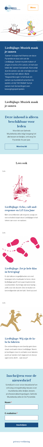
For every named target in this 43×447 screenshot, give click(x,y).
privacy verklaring (21, 442)
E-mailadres (11, 413)
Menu (33, 7)
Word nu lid (21, 146)
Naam (8, 402)
